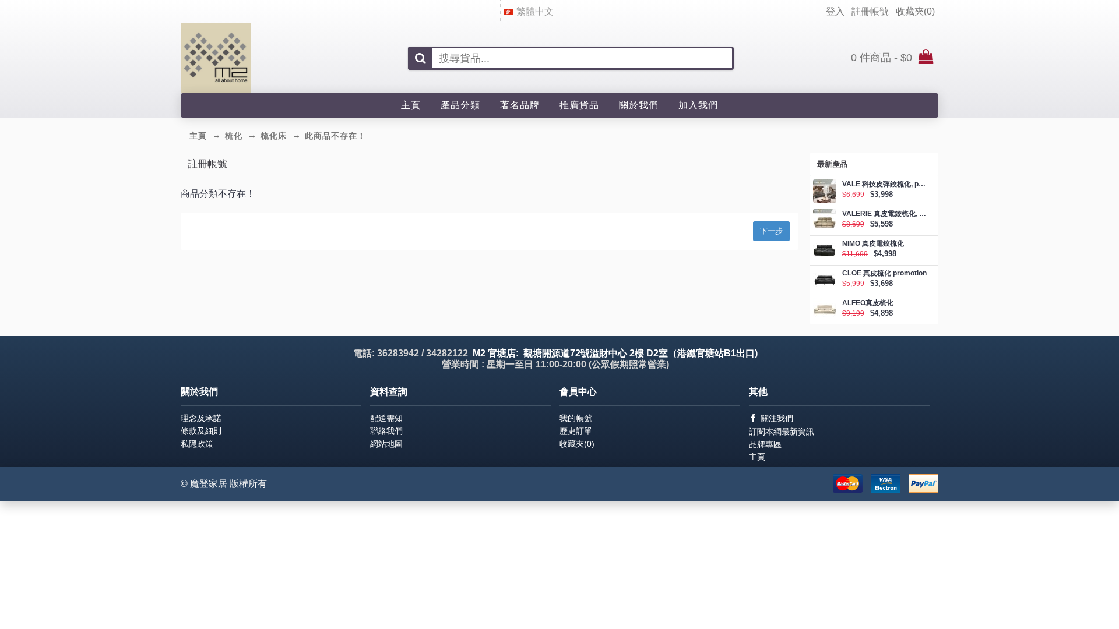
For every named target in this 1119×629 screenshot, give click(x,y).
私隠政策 (197, 443)
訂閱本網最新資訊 (781, 431)
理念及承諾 (201, 418)
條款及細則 (201, 431)
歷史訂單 (576, 431)
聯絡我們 (386, 431)
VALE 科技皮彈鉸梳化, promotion (884, 184)
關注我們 (777, 418)
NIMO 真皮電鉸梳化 (873, 244)
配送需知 (386, 418)
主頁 (757, 456)
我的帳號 (576, 418)
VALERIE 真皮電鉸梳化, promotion (884, 214)
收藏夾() (577, 443)
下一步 (771, 231)
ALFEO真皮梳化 (867, 303)
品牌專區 (765, 444)
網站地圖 (386, 443)
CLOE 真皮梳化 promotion (884, 273)
